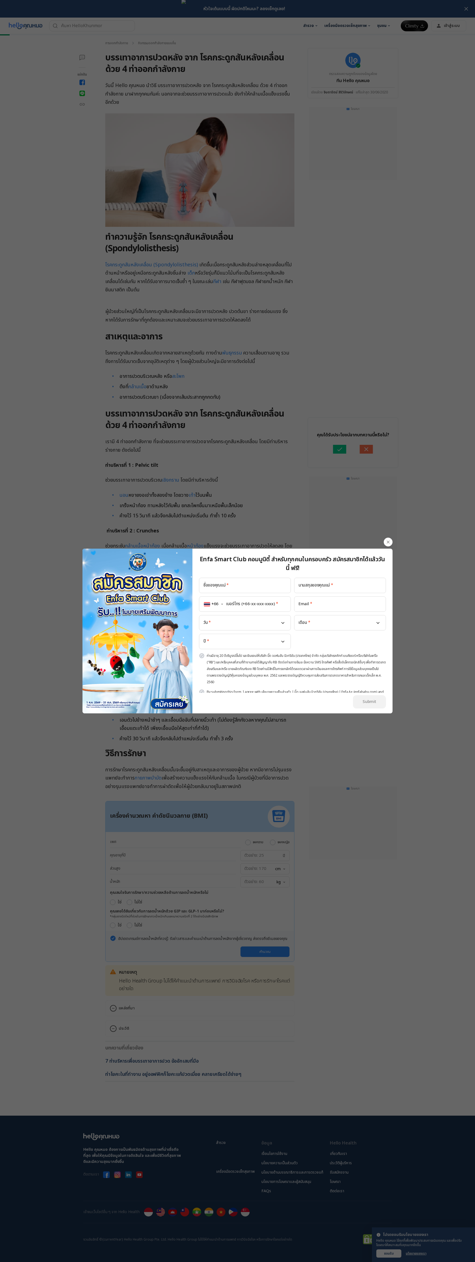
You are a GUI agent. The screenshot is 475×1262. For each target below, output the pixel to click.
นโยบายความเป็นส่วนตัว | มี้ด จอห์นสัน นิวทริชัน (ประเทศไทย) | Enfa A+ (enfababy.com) (319, 691)
